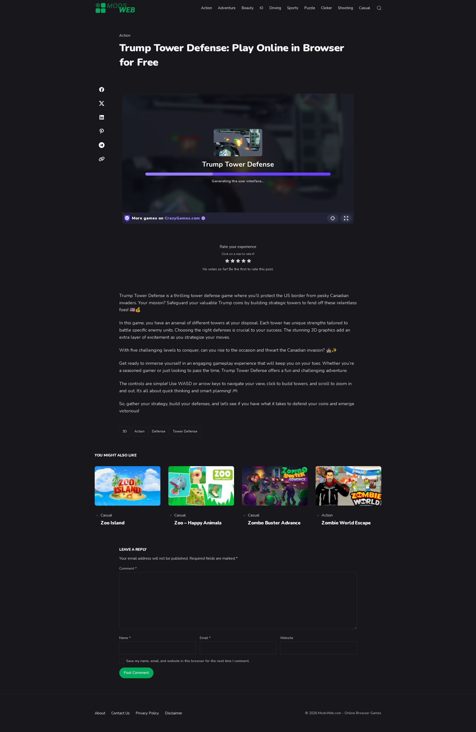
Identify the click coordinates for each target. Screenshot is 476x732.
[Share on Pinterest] (102, 131)
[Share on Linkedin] (102, 117)
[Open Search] (379, 8)
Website (286, 638)
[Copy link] (102, 159)
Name (125, 638)
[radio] (227, 261)
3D (124, 431)
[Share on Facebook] (102, 89)
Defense (158, 431)
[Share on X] (102, 103)
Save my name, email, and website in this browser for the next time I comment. (187, 661)
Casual (106, 515)
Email (205, 638)
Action (124, 35)
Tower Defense (185, 431)
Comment (128, 568)
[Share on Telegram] (102, 145)
